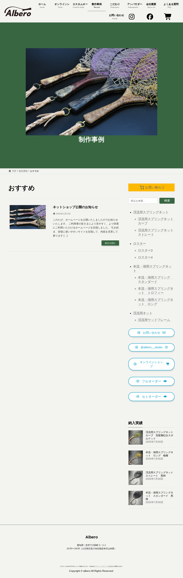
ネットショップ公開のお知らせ (75, 207)
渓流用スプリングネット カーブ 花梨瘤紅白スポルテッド (161, 435)
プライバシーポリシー (101, 566)
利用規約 (110, 566)
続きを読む (110, 243)
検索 (167, 200)
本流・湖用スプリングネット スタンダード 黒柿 (159, 495)
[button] (151, 333)
